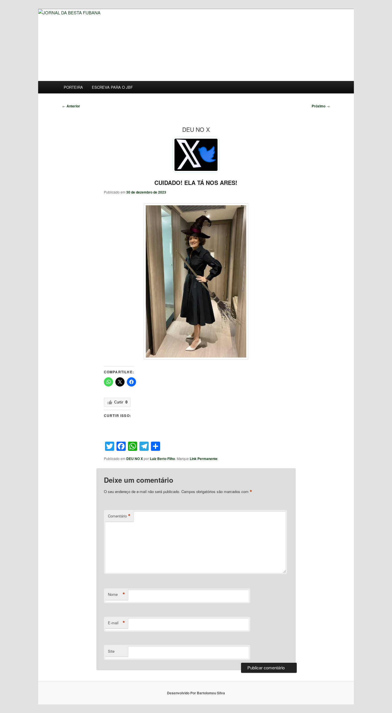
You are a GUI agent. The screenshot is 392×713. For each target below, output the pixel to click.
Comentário (119, 516)
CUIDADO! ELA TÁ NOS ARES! (195, 182)
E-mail (116, 622)
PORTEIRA (73, 87)
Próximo (321, 106)
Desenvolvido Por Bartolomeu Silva (196, 692)
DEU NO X (134, 458)
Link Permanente (204, 458)
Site (111, 651)
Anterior (71, 106)
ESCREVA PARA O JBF (112, 87)
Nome (116, 594)
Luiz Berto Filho (162, 458)
